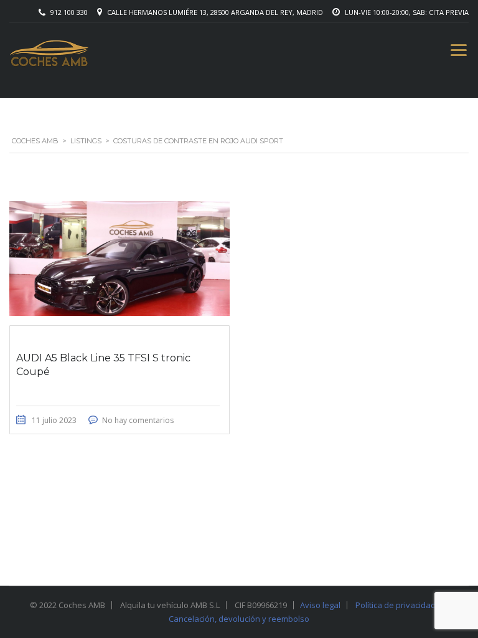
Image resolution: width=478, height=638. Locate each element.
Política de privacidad (395, 605)
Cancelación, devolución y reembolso (239, 618)
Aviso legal (320, 605)
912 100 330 (69, 12)
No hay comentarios (138, 420)
